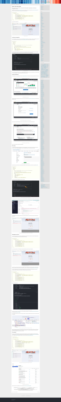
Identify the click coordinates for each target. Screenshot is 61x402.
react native (42, 49)
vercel (46, 76)
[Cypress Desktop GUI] (25, 87)
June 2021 (42, 121)
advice (41, 14)
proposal (42, 47)
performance (44, 72)
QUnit (41, 13)
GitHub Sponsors (29, 389)
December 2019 (42, 133)
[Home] (17, 2)
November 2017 (42, 148)
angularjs (42, 17)
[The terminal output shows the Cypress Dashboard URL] (25, 189)
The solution (14, 332)
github (47, 69)
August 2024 (42, 96)
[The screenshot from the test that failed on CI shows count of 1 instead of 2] (25, 224)
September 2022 (42, 111)
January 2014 (42, 178)
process (41, 8)
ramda (41, 74)
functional (42, 69)
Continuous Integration (16, 37)
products (42, 9)
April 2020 (42, 130)
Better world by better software (18, 1)
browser (45, 65)
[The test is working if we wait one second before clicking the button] (25, 296)
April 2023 (42, 106)
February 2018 (42, 146)
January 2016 (42, 162)
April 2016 (42, 160)
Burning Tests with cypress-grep (35, 311)
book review (42, 6)
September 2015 (42, 165)
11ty (41, 12)
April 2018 (42, 145)
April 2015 (42, 168)
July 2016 (42, 158)
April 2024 (42, 98)
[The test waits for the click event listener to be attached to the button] (25, 355)
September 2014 (42, 173)
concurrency (47, 66)
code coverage (42, 23)
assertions (42, 18)
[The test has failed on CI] (25, 62)
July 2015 (42, 166)
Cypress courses (35, 389)
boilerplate (43, 65)
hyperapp (42, 37)
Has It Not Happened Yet (43, 186)
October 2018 (42, 142)
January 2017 (42, 154)
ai (46, 64)
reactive (47, 74)
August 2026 (42, 80)
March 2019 (42, 139)
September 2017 (42, 149)
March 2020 (42, 131)
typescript (44, 76)
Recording (14, 145)
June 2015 (42, 167)
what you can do (47, 2)
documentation (42, 29)
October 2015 (42, 164)
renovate (42, 51)
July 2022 (42, 112)
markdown (42, 41)
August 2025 (42, 88)
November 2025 (42, 86)
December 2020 (42, 125)
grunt (41, 35)
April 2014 (42, 176)
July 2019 (42, 136)
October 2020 (42, 126)
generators (44, 69)
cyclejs (41, 25)
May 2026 (42, 82)
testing (41, 55)
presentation (42, 73)
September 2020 (42, 127)
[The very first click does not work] (25, 257)
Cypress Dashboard (15, 74)
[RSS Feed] (18, 2)
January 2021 (42, 124)
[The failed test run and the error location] (25, 207)
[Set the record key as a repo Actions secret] (25, 156)
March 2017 (42, 153)
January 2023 (42, 108)
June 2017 (42, 151)
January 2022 (42, 116)
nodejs (42, 72)
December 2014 (42, 171)
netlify (41, 43)
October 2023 (42, 102)
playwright (42, 45)
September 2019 (42, 135)
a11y (43, 64)
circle (47, 65)
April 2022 (42, 114)
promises (44, 73)
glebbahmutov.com (26, 387)
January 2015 (42, 170)
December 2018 (42, 141)
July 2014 (42, 174)
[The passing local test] (25, 29)
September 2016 (42, 157)
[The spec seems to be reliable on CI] (25, 374)
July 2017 (42, 150)
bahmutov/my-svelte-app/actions (28, 385)
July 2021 (42, 120)
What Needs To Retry (43, 185)
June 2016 (42, 159)
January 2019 (42, 140)
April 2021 (42, 122)
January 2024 (42, 100)
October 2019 (42, 134)
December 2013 (42, 179)
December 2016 (42, 155)
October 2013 (42, 180)
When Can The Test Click (35, 334)
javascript (46, 70)
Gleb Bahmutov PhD (14, 2)
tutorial (42, 76)
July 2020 (42, 128)
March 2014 (42, 177)
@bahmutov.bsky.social (20, 387)
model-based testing (45, 71)
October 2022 (42, 110)
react (43, 74)
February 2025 (42, 92)
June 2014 (42, 175)
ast (41, 19)
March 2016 (42, 161)
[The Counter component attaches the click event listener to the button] (25, 321)
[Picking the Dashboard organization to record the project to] (25, 110)
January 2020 (42, 132)
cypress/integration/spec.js (30, 335)
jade (41, 39)
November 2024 (42, 94)
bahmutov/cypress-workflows (25, 39)
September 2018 (42, 143)
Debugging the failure (15, 234)
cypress (45, 67)
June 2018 (42, 144)
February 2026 (42, 84)
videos (32, 387)
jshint (41, 71)
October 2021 (42, 118)
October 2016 (42, 156)
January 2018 (42, 147)
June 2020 (42, 129)
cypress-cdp (17, 335)
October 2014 (42, 172)
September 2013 (42, 181)
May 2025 (42, 90)
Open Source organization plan (32, 98)
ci (46, 65)
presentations (36, 387)
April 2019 (42, 138)
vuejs (41, 59)
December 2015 (42, 163)
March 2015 (42, 169)
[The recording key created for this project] (25, 132)
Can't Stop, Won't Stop (43, 184)
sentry (41, 53)
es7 (41, 31)
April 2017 (42, 152)
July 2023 (42, 104)
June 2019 (42, 137)
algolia (47, 64)
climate (41, 7)
